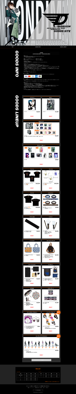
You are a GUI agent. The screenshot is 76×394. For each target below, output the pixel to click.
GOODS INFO (38, 46)
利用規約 (41, 387)
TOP (12, 46)
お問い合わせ (47, 387)
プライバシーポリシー (32, 387)
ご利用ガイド (33, 89)
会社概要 (28, 387)
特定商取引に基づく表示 (37, 387)
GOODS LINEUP (63, 46)
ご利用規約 (28, 89)
